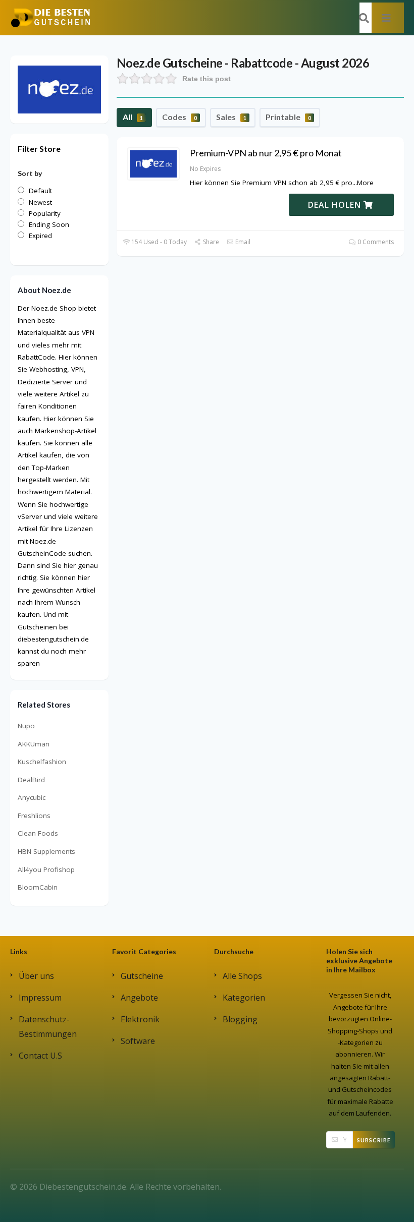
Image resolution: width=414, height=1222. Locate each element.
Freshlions (34, 815)
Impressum (40, 997)
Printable (288, 117)
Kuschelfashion (42, 761)
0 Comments (375, 242)
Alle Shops (242, 975)
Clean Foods (38, 833)
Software (138, 1040)
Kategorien (244, 997)
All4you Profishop (46, 869)
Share (210, 242)
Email (242, 242)
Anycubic (31, 797)
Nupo (26, 725)
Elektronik (140, 1019)
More (365, 182)
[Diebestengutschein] (50, 17)
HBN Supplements (46, 851)
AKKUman (33, 743)
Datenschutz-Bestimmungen (48, 1026)
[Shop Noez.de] (59, 88)
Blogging (240, 1019)
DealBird (31, 779)
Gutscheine (142, 975)
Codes (179, 117)
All (133, 117)
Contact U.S (40, 1055)
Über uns (36, 975)
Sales (231, 117)
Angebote (139, 997)
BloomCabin (38, 887)
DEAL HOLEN (336, 204)
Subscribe (374, 1140)
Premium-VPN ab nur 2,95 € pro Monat (266, 152)
